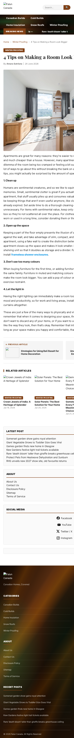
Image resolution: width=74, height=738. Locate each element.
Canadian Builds (15, 18)
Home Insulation (15, 25)
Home (6, 42)
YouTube (66, 524)
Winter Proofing (59, 25)
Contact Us (12, 485)
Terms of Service (15, 496)
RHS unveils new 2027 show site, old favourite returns (36, 460)
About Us (11, 481)
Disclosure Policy (15, 488)
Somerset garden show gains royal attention (31, 438)
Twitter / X (66, 531)
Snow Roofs (37, 25)
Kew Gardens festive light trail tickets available (32, 449)
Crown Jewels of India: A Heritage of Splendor (17, 403)
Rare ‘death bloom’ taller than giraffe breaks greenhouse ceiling (33, 721)
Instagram (66, 537)
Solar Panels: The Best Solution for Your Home (47, 403)
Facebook (66, 518)
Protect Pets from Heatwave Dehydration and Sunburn (37, 457)
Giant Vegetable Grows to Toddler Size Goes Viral (34, 442)
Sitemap (11, 492)
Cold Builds (37, 18)
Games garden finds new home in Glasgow (30, 446)
